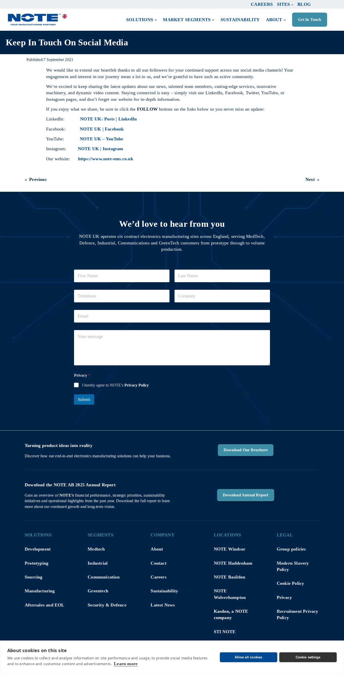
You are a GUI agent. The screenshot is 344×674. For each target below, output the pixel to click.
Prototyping (36, 563)
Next (310, 179)
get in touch (309, 19)
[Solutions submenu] (155, 19)
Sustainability (164, 590)
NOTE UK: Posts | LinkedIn (108, 118)
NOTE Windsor (229, 549)
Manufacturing (40, 590)
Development (38, 549)
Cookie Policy (290, 583)
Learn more (125, 663)
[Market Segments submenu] (213, 19)
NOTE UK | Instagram (100, 148)
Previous (38, 179)
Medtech (96, 549)
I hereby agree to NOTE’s (115, 385)
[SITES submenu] (292, 4)
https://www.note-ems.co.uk (105, 158)
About (157, 549)
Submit (84, 399)
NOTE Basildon (230, 577)
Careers (158, 577)
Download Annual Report (245, 495)
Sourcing (34, 577)
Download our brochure (246, 450)
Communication (104, 577)
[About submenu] (284, 19)
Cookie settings (308, 657)
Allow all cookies (248, 657)
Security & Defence (107, 604)
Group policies (291, 549)
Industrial (98, 563)
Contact (158, 563)
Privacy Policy (136, 385)
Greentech (98, 590)
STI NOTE (225, 631)
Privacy (284, 597)
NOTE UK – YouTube (101, 138)
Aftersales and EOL (44, 604)
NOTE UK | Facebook (102, 129)
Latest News (163, 604)
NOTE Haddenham (233, 563)
